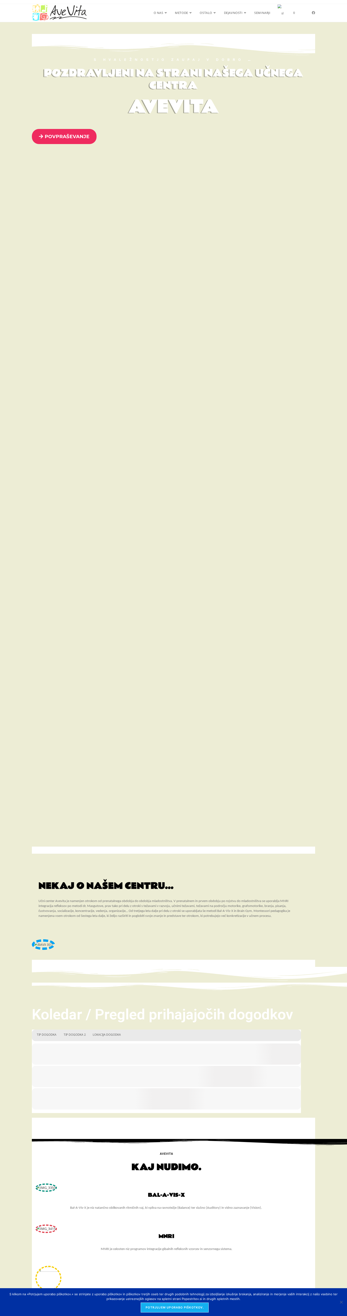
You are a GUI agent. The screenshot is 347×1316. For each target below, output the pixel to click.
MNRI (166, 1236)
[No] (341, 1302)
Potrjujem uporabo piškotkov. (175, 1307)
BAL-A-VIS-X (166, 1195)
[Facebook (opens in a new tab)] (313, 12)
